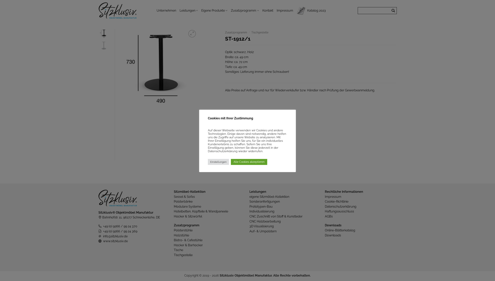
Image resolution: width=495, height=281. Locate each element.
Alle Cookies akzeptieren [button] (249, 161)
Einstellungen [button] (218, 161)
